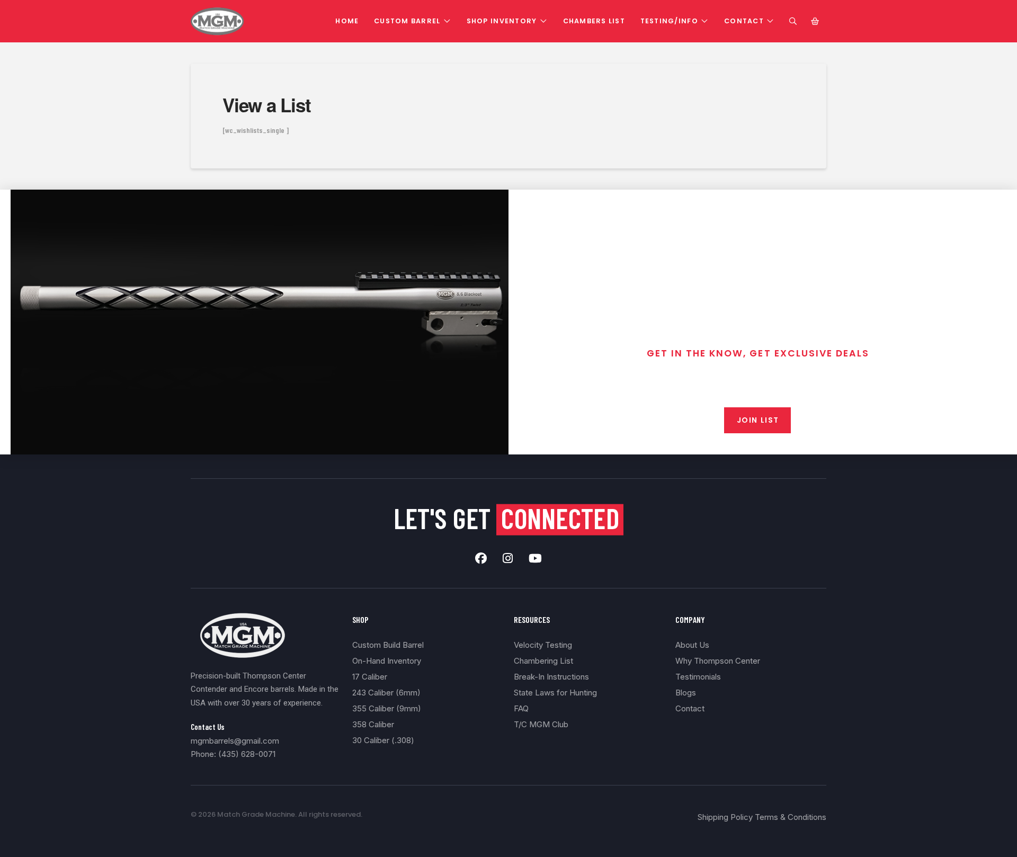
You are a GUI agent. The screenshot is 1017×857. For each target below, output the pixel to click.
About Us (692, 645)
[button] (793, 21)
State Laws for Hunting (555, 693)
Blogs (685, 693)
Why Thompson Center (717, 661)
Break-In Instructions (551, 677)
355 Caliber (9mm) (386, 708)
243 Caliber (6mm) (386, 693)
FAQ (521, 708)
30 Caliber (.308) (383, 740)
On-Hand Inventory (386, 661)
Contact (689, 708)
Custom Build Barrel (388, 645)
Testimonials (698, 677)
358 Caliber (373, 724)
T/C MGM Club (541, 724)
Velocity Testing (543, 645)
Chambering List (543, 661)
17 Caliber (369, 677)
